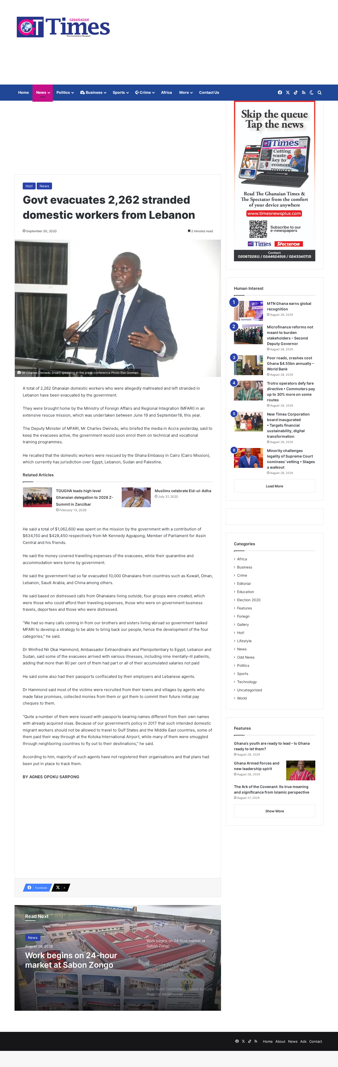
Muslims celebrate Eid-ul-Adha (183, 490)
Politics (63, 92)
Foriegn (243, 616)
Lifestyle (244, 641)
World (242, 698)
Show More (274, 811)
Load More (274, 486)
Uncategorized (249, 690)
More (184, 92)
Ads (303, 1041)
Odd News (246, 657)
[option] (118, 958)
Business (93, 92)
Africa (166, 92)
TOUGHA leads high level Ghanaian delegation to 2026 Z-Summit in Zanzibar (84, 497)
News (41, 92)
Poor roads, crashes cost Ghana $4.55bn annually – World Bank (290, 363)
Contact (315, 1041)
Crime (145, 92)
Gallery (243, 624)
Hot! (29, 186)
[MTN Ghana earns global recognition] (248, 311)
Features (244, 608)
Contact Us (209, 92)
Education (245, 592)
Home (23, 92)
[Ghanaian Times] (63, 25)
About (280, 1041)
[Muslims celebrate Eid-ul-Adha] (136, 497)
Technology (247, 682)
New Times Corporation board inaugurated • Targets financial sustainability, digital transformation (288, 425)
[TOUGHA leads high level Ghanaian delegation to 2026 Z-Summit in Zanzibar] (37, 497)
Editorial (244, 583)
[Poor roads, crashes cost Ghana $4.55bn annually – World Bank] (248, 365)
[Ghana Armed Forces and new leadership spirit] (300, 770)
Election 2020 (249, 600)
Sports (119, 92)
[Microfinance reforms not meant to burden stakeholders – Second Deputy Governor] (248, 334)
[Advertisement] (221, 42)
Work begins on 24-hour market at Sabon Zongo (71, 960)
